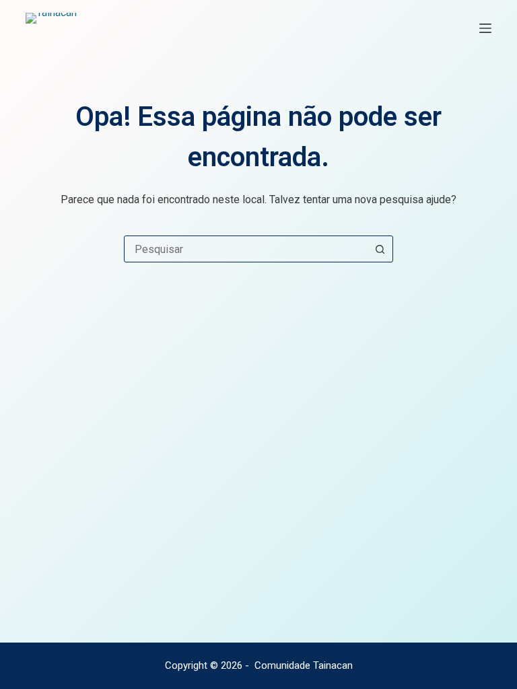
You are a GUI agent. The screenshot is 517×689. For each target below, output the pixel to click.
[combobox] (246, 248)
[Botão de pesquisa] (379, 249)
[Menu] (485, 28)
